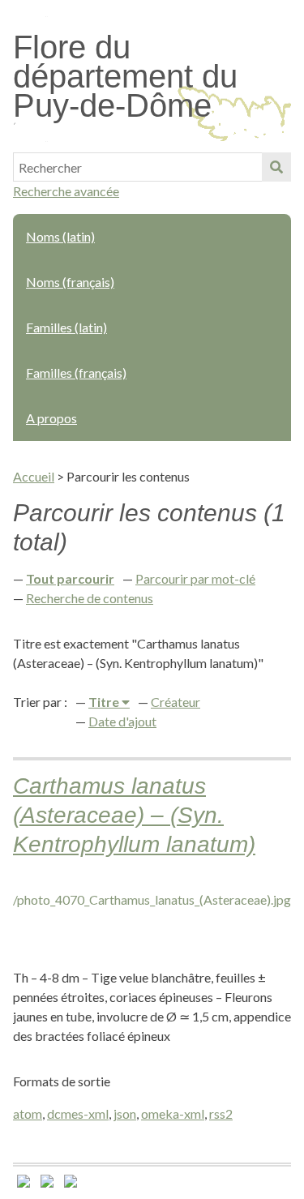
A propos (51, 418)
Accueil (33, 476)
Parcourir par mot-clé (195, 578)
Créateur (175, 701)
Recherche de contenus (89, 598)
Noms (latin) (60, 236)
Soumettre (276, 167)
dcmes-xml (78, 1113)
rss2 (221, 1113)
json (124, 1113)
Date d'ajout (122, 721)
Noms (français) (70, 281)
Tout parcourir (70, 578)
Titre (105, 701)
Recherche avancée (66, 191)
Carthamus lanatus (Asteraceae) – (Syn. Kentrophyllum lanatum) (134, 815)
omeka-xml (172, 1113)
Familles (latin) (66, 327)
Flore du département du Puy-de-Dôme (125, 76)
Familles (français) (76, 372)
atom (27, 1113)
